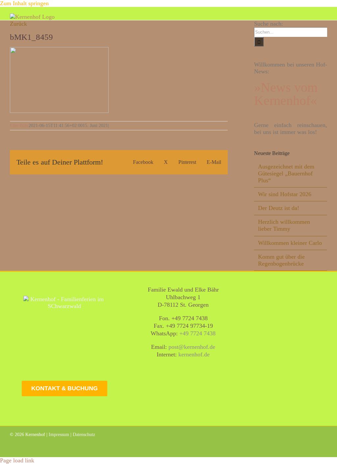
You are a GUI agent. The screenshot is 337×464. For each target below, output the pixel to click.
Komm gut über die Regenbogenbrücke (281, 260)
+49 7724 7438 (197, 333)
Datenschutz (84, 434)
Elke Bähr (19, 125)
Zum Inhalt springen (24, 3)
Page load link (17, 460)
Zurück (18, 23)
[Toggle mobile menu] (324, 16)
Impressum (59, 434)
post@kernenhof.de (191, 347)
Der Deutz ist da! (278, 208)
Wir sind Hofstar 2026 (284, 194)
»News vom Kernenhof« (286, 94)
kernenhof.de (194, 354)
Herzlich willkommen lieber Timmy (284, 225)
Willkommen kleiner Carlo (290, 243)
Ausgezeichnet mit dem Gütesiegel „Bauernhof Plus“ (286, 173)
